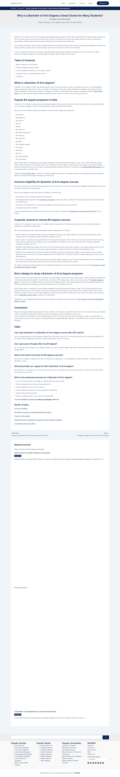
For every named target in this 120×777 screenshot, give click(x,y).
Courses (81, 3)
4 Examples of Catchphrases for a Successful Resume (35, 712)
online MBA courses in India (27, 295)
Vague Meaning (45, 760)
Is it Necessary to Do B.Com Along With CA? (82, 211)
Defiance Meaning (46, 756)
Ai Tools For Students (21, 408)
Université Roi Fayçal (68, 750)
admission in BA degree (47, 200)
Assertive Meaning (46, 752)
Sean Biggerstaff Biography (23, 754)
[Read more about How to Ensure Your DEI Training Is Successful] (29, 449)
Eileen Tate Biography (21, 750)
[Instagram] (93, 763)
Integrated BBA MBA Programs (91, 167)
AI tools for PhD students (22, 416)
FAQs (89, 752)
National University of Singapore (72, 756)
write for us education (44, 399)
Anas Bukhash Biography (22, 756)
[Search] (106, 737)
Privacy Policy (92, 750)
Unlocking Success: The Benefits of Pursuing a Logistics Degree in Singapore (38, 420)
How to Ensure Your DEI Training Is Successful (32, 453)
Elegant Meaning (45, 758)
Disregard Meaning (46, 747)
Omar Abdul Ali (19, 745)
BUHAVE (13, 8)
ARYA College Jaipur (28, 173)
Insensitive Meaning (46, 750)
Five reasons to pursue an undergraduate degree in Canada (32, 412)
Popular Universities (71, 743)
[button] (65, 3)
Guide (90, 3)
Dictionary (72, 3)
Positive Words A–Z (46, 745)
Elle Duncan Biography (22, 747)
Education (21, 8)
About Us (90, 745)
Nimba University (67, 758)
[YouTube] (103, 763)
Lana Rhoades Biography (22, 752)
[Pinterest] (100, 763)
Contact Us (91, 747)
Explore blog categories (94, 756)
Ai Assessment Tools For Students (24, 423)
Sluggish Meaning (45, 754)
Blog (63, 3)
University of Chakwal (69, 745)
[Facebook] (88, 763)
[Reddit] (98, 763)
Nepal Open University (69, 747)
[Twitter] (91, 763)
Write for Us (91, 754)
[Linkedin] (95, 763)
